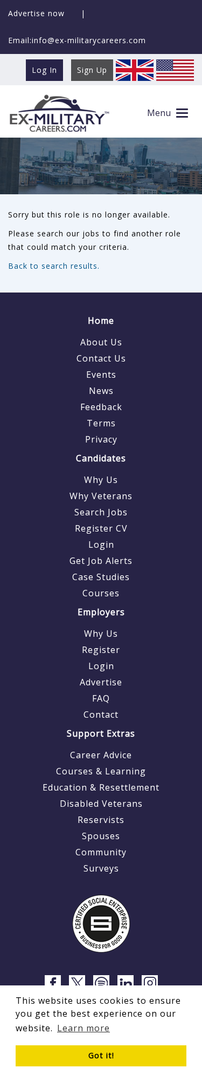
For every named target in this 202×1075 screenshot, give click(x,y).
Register (101, 650)
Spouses (101, 836)
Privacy (101, 439)
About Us (101, 342)
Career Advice (101, 755)
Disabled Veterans (101, 803)
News (101, 391)
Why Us (101, 480)
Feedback (101, 407)
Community (101, 852)
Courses (101, 593)
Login (101, 544)
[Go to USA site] (175, 69)
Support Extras (101, 733)
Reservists (101, 820)
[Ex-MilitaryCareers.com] (59, 113)
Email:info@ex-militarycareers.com (77, 40)
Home (101, 320)
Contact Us (101, 358)
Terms (101, 423)
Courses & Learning (101, 771)
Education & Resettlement (101, 787)
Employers (101, 612)
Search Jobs (101, 512)
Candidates (101, 458)
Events (101, 374)
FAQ (101, 698)
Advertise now (36, 13)
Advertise (101, 682)
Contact (101, 714)
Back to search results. (54, 266)
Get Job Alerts (101, 561)
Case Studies (101, 577)
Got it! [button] (101, 1055)
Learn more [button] (83, 1028)
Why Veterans (101, 496)
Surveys (101, 868)
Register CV (101, 528)
